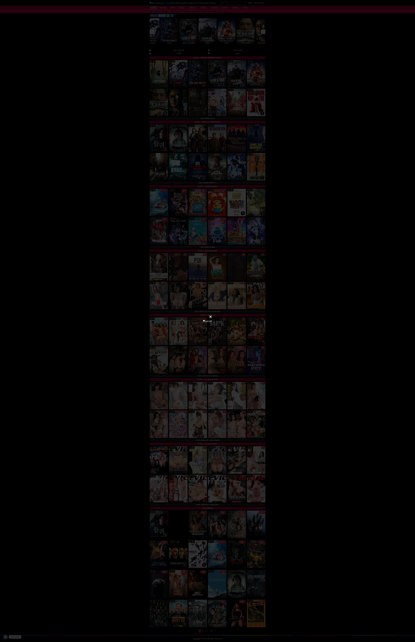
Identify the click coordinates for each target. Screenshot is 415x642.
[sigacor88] (207, 321)
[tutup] (210, 316)
